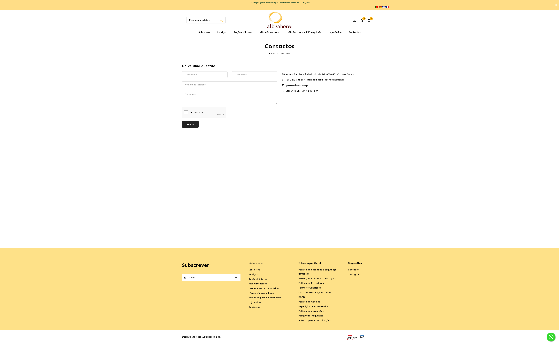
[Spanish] (380, 7)
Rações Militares (243, 32)
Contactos (355, 32)
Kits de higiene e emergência (304, 32)
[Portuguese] (376, 7)
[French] (387, 7)
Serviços (222, 32)
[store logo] (279, 20)
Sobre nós (204, 32)
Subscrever (236, 278)
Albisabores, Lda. (211, 336)
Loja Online (335, 32)
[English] (383, 7)
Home (272, 53)
